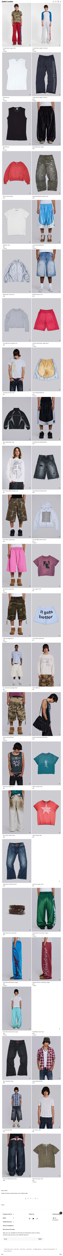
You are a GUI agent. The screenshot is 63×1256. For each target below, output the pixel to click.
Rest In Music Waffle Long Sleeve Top (10, 490)
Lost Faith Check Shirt (7, 1130)
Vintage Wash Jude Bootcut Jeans (10, 884)
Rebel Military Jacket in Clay (38, 1031)
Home (2, 1204)
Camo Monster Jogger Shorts (9, 539)
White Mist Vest (6, 97)
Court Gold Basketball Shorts (38, 392)
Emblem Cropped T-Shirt (37, 786)
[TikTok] (37, 1219)
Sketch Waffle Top (36, 687)
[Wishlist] (55, 1)
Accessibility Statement (37, 1249)
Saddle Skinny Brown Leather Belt (9, 932)
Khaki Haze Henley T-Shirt (37, 1178)
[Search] (53, 1)
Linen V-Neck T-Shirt (36, 1130)
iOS (55, 1218)
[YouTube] (33, 1219)
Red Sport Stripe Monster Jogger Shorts (40, 343)
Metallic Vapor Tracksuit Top (8, 294)
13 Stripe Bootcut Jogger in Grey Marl (39, 48)
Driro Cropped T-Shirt (36, 589)
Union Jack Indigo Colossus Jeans (10, 1178)
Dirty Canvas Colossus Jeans (9, 835)
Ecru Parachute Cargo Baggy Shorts (10, 687)
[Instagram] (29, 1219)
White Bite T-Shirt (6, 245)
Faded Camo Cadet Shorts (8, 737)
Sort (2, 1254)
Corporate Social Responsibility (48, 1249)
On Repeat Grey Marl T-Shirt (8, 392)
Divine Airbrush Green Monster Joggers (40, 932)
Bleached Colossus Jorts (37, 294)
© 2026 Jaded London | (8, 1249)
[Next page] (37, 1199)
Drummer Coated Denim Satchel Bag (39, 737)
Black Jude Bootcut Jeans (8, 1081)
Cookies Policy (29, 1249)
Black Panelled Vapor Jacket (8, 442)
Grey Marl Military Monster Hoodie (39, 539)
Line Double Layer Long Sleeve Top (10, 343)
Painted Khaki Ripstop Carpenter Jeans (40, 196)
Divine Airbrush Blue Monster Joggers (10, 982)
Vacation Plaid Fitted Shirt (37, 1081)
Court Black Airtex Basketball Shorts (39, 442)
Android (56, 1220)
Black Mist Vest (6, 146)
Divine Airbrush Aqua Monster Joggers (10, 1031)
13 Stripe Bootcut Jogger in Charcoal (39, 97)
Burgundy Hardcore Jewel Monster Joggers (41, 982)
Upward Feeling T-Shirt (37, 835)
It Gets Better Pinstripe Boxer (38, 638)
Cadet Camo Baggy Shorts (8, 638)
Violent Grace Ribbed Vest (8, 786)
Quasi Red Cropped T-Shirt (37, 884)
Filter (60, 1254)
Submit (40, 1239)
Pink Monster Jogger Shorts (8, 589)
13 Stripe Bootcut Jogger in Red (9, 48)
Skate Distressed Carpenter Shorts (39, 490)
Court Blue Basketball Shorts (38, 245)
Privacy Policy (22, 1249)
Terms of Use (16, 1249)
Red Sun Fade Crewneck (8, 196)
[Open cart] (58, 1)
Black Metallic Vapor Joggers (38, 146)
